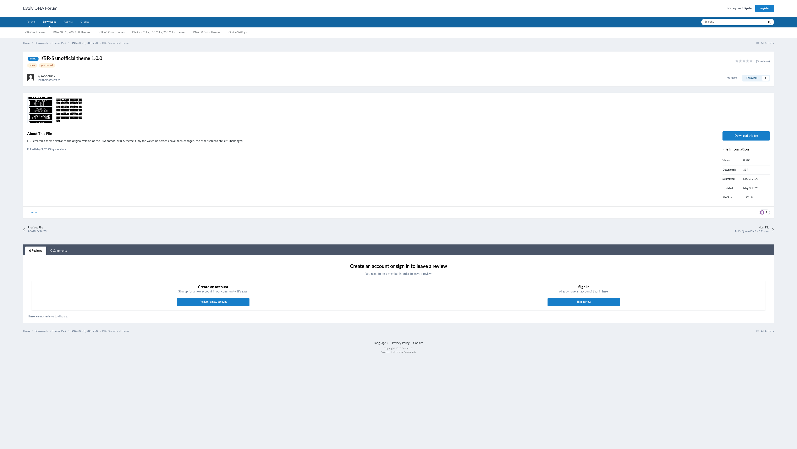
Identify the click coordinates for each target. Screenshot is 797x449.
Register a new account (213, 302)
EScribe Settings (237, 32)
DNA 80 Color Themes (206, 32)
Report (35, 212)
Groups (85, 22)
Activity (68, 22)
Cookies (418, 343)
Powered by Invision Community (398, 352)
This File (754, 22)
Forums (31, 22)
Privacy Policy (401, 343)
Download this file (746, 135)
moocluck (48, 76)
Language (380, 343)
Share (733, 78)
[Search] (769, 22)
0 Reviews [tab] (35, 250)
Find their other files (48, 80)
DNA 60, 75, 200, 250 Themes (71, 32)
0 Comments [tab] (58, 250)
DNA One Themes (34, 32)
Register (765, 8)
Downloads (49, 22)
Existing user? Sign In (739, 8)
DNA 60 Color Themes (111, 32)
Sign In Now (584, 302)
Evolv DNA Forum (40, 8)
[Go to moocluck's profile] (30, 77)
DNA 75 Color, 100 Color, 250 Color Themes (159, 32)
